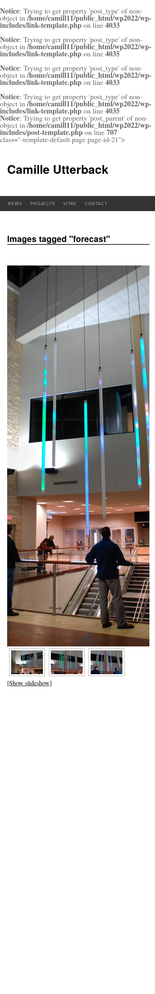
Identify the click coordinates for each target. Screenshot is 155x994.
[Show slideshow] (29, 683)
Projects (43, 203)
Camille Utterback (57, 168)
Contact (96, 203)
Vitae (70, 203)
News (15, 203)
